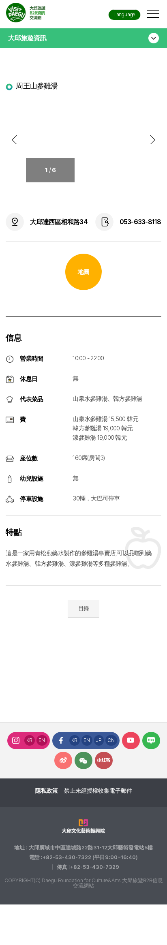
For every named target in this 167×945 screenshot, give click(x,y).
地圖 (84, 272)
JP (99, 740)
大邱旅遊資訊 (27, 38)
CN (111, 740)
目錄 (83, 608)
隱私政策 (46, 790)
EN (42, 740)
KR (29, 740)
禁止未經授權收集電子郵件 (98, 790)
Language (124, 14)
